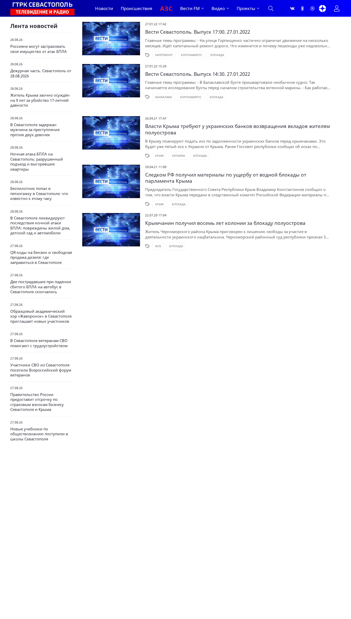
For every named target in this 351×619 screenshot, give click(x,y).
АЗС (166, 8)
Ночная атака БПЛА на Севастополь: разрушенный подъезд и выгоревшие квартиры (36, 162)
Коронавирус (191, 55)
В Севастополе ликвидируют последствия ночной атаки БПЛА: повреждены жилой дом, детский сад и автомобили (40, 226)
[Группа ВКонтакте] (292, 8)
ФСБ (158, 246)
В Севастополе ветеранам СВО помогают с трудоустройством (39, 343)
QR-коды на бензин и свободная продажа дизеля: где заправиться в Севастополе (41, 257)
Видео (218, 8)
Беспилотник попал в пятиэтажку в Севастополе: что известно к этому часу (39, 193)
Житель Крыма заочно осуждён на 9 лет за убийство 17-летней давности (40, 100)
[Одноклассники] (302, 8)
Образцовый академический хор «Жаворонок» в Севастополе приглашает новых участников (41, 316)
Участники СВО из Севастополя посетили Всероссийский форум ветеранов (40, 370)
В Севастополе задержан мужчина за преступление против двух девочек (35, 129)
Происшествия (136, 8)
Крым (159, 156)
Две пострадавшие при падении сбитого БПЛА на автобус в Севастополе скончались (40, 286)
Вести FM (190, 8)
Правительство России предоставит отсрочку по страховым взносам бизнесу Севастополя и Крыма (37, 402)
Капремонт (164, 55)
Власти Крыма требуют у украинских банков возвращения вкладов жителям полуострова (237, 129)
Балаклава (163, 97)
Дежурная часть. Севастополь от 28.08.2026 (40, 73)
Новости (104, 8)
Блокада (217, 55)
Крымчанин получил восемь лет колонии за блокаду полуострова (225, 223)
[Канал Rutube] (312, 8)
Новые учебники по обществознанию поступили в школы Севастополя (39, 434)
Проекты (246, 8)
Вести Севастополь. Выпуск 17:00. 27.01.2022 (197, 32)
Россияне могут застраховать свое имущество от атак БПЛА (38, 49)
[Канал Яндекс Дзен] (322, 8)
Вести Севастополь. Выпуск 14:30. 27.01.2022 (197, 74)
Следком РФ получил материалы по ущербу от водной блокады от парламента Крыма (225, 178)
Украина (178, 156)
